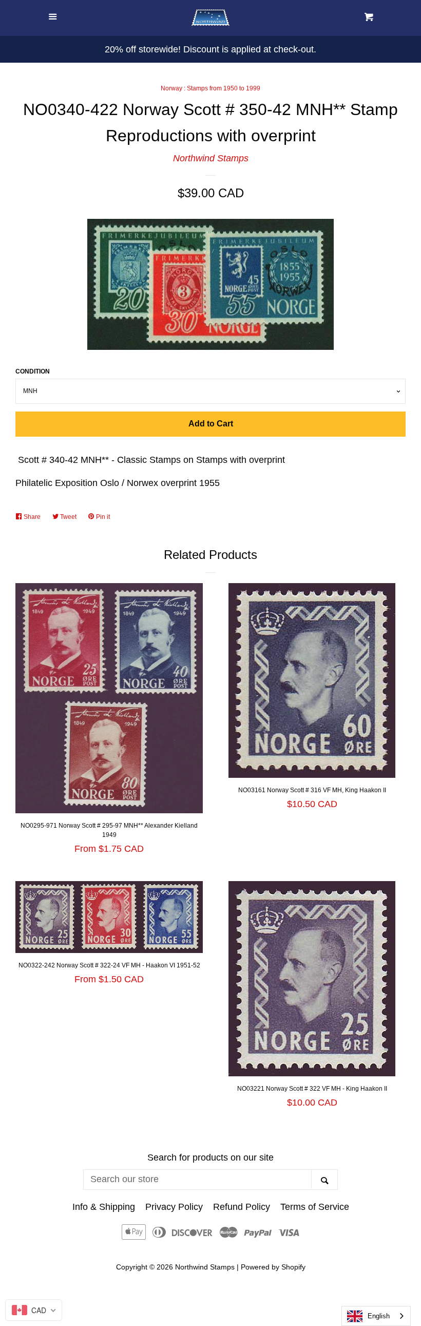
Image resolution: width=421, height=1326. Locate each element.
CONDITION (32, 371)
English (379, 1316)
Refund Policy (241, 1207)
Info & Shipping (103, 1207)
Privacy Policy (174, 1207)
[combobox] (376, 1316)
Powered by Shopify (273, 1267)
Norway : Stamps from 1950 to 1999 (210, 88)
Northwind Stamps (210, 158)
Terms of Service (314, 1207)
